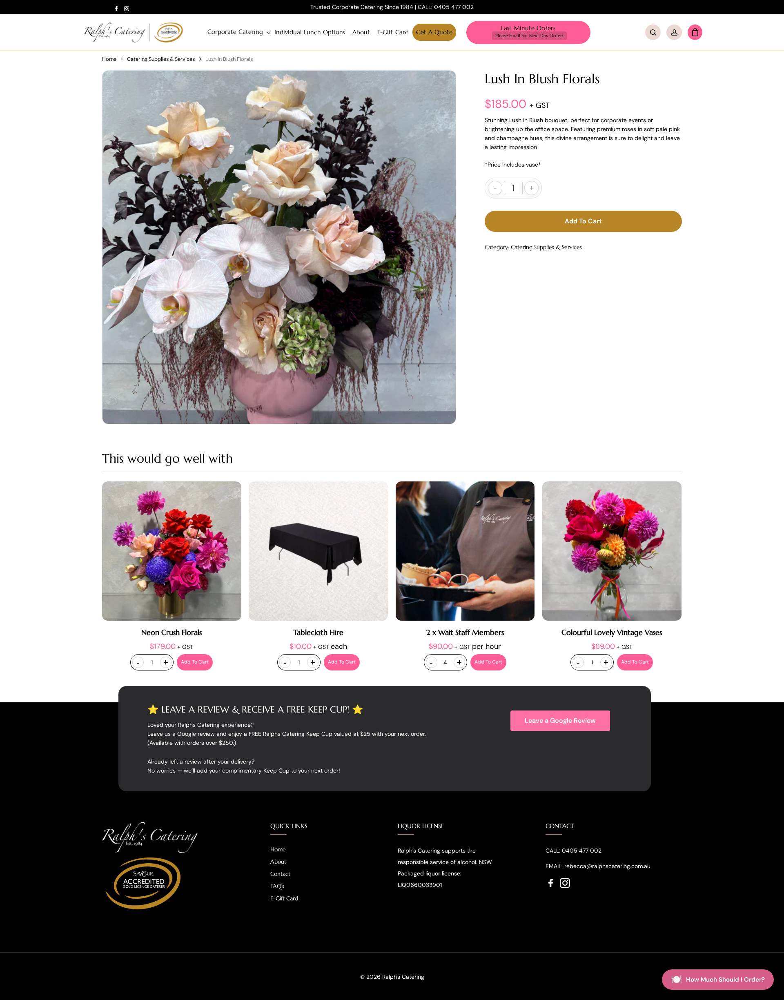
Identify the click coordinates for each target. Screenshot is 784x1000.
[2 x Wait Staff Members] (465, 551)
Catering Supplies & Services (161, 59)
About (278, 861)
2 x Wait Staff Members (465, 632)
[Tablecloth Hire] (318, 551)
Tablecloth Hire (318, 632)
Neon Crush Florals (171, 632)
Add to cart (583, 221)
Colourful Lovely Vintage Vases (611, 632)
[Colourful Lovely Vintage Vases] (612, 551)
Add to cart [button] (195, 662)
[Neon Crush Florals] (171, 551)
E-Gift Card (284, 898)
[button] (560, 720)
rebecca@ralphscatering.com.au (607, 866)
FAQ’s (277, 886)
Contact (280, 874)
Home (109, 59)
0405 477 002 (454, 7)
